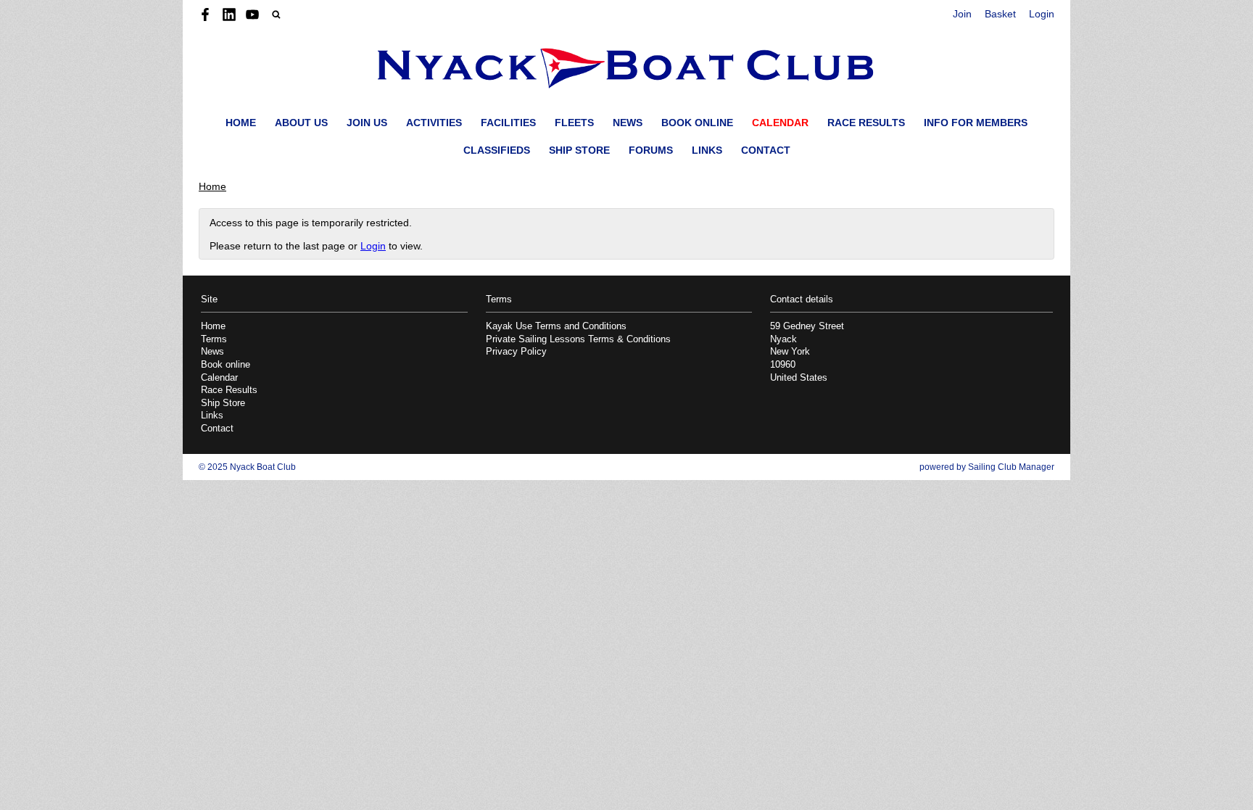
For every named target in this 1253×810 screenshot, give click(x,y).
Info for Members (975, 122)
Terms (214, 339)
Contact (765, 150)
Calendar (780, 122)
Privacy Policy (516, 352)
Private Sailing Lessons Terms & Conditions (578, 339)
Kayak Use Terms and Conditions (556, 326)
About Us (301, 122)
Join (962, 14)
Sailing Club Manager (1011, 467)
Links (707, 150)
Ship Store (579, 150)
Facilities (508, 122)
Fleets (574, 122)
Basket (1000, 14)
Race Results (866, 122)
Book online (697, 122)
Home (241, 122)
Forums (651, 150)
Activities (434, 122)
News (627, 122)
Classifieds (496, 150)
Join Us (367, 122)
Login (1041, 14)
